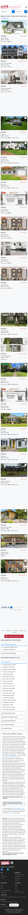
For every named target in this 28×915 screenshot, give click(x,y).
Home (2, 874)
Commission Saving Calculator (15, 636)
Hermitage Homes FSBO (8, 676)
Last (15, 609)
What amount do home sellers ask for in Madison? (13, 797)
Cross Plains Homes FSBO (9, 709)
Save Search (5, 18)
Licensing (17, 880)
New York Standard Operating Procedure (9, 906)
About (2, 886)
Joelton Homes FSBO (8, 683)
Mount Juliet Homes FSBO (9, 679)
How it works (3, 892)
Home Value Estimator (19, 892)
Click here (11, 813)
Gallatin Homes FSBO (8, 690)
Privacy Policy (18, 876)
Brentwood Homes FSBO (8, 695)
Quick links (17, 883)
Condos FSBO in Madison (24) (10, 647)
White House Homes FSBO (9, 688)
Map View (15, 905)
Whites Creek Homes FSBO (9, 671)
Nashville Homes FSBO (8, 674)
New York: (3, 899)
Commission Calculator (6, 890)
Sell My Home (3, 876)
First (9, 607)
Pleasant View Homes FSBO (9, 700)
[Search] (13, 11)
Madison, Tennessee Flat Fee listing (12, 757)
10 (12, 609)
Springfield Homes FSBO (8, 702)
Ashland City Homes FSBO (9, 707)
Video (16, 888)
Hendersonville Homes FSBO (9, 669)
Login (16, 885)
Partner (2, 878)
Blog (2, 885)
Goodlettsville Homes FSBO (9, 664)
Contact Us (17, 890)
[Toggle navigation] (26, 7)
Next (18, 609)
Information (4, 883)
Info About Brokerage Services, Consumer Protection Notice (13, 897)
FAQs (2, 888)
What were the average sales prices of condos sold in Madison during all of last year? (13, 804)
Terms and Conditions (19, 874)
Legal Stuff (17, 872)
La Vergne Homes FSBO (8, 697)
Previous (5, 607)
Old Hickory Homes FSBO (8, 667)
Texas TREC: (4, 895)
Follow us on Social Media (7, 867)
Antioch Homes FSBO (8, 681)
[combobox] (19, 11)
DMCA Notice (17, 878)
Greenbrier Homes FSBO (8, 686)
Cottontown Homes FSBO (9, 693)
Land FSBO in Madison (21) (9, 649)
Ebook (16, 886)
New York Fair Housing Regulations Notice (9, 901)
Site (2, 872)
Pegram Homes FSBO (8, 704)
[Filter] (25, 11)
